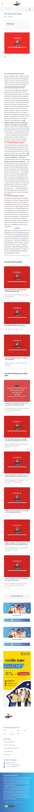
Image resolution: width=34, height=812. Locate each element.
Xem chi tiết (18, 277)
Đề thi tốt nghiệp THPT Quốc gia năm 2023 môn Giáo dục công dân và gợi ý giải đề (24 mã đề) (16, 476)
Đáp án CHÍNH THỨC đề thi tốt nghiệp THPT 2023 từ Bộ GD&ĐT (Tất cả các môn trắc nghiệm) (17, 441)
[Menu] (2, 3)
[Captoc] (17, 3)
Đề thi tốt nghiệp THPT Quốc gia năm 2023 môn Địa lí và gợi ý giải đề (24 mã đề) (16, 544)
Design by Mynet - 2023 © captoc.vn (13, 801)
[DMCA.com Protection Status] (9, 806)
